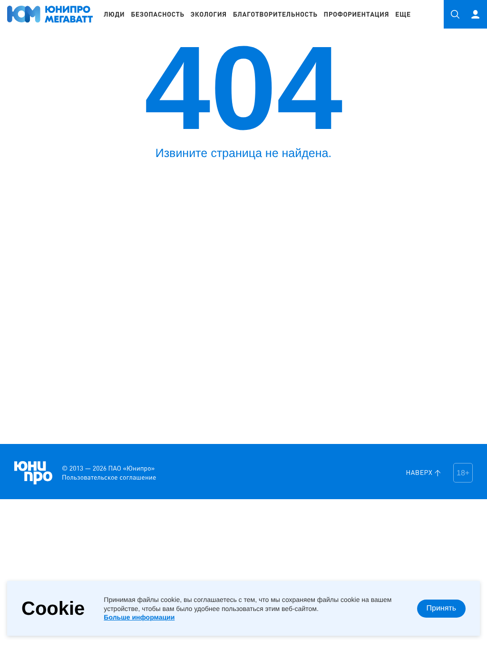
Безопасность (157, 14)
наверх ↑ (423, 473)
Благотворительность (275, 14)
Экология (209, 14)
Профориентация (356, 14)
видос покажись (13, 450)
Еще (403, 14)
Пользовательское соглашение (109, 477)
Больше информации (139, 617)
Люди (114, 14)
